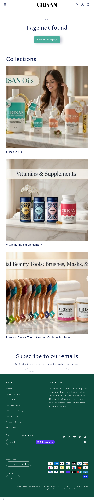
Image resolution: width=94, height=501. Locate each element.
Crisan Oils (12, 152)
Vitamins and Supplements (22, 244)
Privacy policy (56, 486)
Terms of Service (13, 422)
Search (9, 388)
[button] (5, 4)
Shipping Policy (13, 405)
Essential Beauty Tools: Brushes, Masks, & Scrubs (36, 337)
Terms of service (82, 486)
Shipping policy (49, 489)
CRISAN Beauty (28, 486)
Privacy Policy (12, 427)
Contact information (81, 489)
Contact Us (11, 399)
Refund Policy (12, 416)
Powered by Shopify (41, 486)
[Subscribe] (66, 371)
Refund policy (68, 486)
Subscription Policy (14, 410)
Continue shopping (47, 39)
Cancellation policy (64, 489)
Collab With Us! (13, 394)
